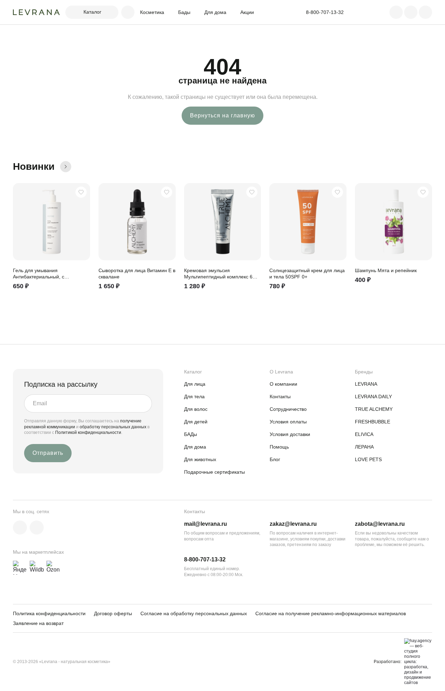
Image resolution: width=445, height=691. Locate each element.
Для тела (194, 396)
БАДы (190, 434)
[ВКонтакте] (20, 527)
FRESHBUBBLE (372, 421)
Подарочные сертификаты (214, 472)
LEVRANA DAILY (373, 396)
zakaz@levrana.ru (293, 524)
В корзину (81, 291)
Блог (275, 459)
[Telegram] (37, 527)
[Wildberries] (37, 568)
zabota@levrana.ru (380, 524)
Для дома (215, 12)
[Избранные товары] (410, 12)
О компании (283, 384)
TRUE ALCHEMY (374, 409)
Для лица (194, 384)
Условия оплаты (288, 421)
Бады (184, 12)
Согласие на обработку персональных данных (193, 613)
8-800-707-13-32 (205, 559)
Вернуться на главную (222, 115)
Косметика (152, 12)
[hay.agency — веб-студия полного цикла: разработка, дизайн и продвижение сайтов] (416, 661)
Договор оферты (113, 613)
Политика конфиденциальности (49, 613)
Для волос (195, 409)
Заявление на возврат (38, 623)
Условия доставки (290, 434)
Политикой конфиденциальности (88, 432)
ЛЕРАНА (364, 447)
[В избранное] (81, 192)
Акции (247, 12)
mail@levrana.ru (205, 524)
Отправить (47, 453)
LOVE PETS (368, 459)
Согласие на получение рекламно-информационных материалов (330, 613)
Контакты (280, 396)
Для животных (200, 459)
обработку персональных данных (113, 426)
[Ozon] (53, 568)
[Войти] (396, 12)
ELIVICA (364, 434)
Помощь (279, 447)
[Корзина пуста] (425, 12)
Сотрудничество (288, 409)
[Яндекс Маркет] (20, 568)
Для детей (195, 421)
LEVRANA (366, 384)
